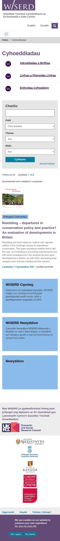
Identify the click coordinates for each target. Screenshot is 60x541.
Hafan (5, 40)
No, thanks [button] (30, 534)
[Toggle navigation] (6, 34)
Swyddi (23, 512)
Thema (9, 133)
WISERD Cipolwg (19, 284)
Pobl (8, 120)
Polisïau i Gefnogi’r (42, 512)
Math (8, 145)
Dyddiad (22, 175)
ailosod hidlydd (47, 163)
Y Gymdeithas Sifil (23, 267)
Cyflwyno (20, 159)
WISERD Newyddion (22, 323)
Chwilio (11, 106)
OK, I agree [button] (16, 534)
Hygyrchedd (8, 512)
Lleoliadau (7, 267)
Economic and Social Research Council (30, 427)
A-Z (32, 175)
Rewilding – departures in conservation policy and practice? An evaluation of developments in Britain (29, 230)
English (31, 25)
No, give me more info (25, 526)
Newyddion (15, 361)
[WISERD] (18, 5)
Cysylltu (44, 25)
